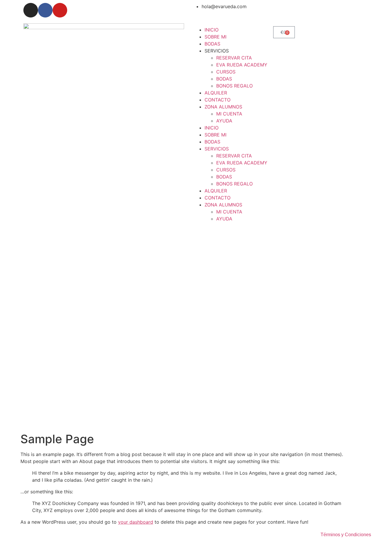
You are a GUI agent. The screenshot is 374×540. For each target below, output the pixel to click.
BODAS (212, 44)
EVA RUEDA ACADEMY (241, 65)
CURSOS (226, 72)
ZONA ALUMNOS (223, 107)
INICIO (212, 30)
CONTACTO (218, 100)
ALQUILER (216, 93)
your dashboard (135, 522)
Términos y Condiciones (346, 534)
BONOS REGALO (234, 86)
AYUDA (224, 121)
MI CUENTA (229, 114)
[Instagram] (30, 10)
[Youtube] (60, 10)
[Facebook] (45, 10)
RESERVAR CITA (234, 58)
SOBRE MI (215, 37)
